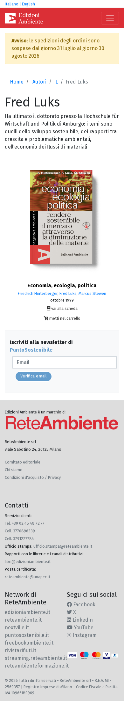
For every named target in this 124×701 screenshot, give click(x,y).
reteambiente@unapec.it (27, 576)
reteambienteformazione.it (37, 666)
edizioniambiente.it (27, 612)
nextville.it (17, 627)
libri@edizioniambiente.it (28, 561)
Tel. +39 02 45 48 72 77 (25, 523)
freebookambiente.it (29, 643)
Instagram (84, 635)
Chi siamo (14, 469)
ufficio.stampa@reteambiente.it (62, 546)
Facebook (83, 605)
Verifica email (33, 376)
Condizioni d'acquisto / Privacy (33, 477)
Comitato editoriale (22, 462)
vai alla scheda (64, 308)
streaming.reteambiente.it (36, 658)
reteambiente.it (23, 620)
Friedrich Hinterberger (38, 293)
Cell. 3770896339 (20, 531)
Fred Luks (68, 293)
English (28, 4)
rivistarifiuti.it (20, 650)
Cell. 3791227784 (19, 538)
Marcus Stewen (92, 293)
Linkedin (82, 620)
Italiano (11, 4)
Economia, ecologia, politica (62, 285)
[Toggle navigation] (110, 18)
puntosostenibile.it (27, 635)
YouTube (82, 627)
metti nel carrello (64, 318)
